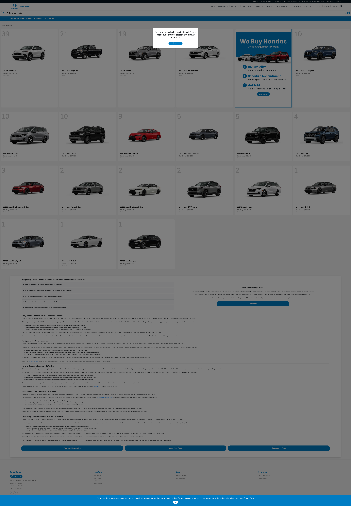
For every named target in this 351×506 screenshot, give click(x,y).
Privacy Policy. (249, 498)
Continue (175, 43)
